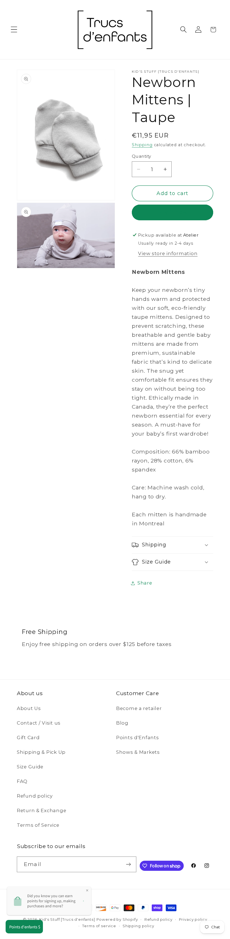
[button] (14, 29)
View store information (167, 253)
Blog (122, 723)
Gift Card (28, 737)
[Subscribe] (128, 864)
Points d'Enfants (137, 737)
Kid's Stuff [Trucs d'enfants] (67, 919)
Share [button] (144, 583)
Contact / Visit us (39, 723)
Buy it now (172, 212)
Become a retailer (139, 708)
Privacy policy (193, 919)
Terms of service (99, 926)
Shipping (142, 144)
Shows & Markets (138, 752)
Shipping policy (138, 926)
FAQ (22, 781)
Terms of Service (38, 825)
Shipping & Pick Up (41, 752)
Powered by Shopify (117, 919)
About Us (29, 708)
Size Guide (30, 766)
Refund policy (34, 796)
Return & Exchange (41, 810)
